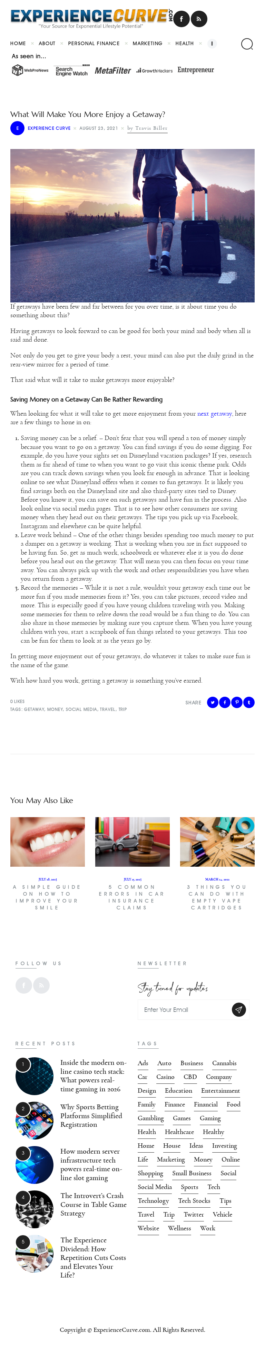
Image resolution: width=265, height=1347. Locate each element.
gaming (210, 1118)
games (182, 1118)
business (191, 1063)
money (55, 709)
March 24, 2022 (217, 879)
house (171, 1145)
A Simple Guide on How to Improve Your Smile (47, 897)
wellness (179, 1228)
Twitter (194, 1214)
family (147, 1104)
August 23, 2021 (99, 128)
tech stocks (194, 1200)
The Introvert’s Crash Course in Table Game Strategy (93, 1204)
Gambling (151, 1118)
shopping (150, 1173)
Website (148, 1228)
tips (225, 1200)
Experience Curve (44, 128)
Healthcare (179, 1132)
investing (224, 1145)
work (207, 1228)
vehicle (222, 1214)
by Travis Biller (147, 128)
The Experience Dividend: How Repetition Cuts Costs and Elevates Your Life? (93, 1258)
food (234, 1104)
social (228, 1173)
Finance (175, 1104)
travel (107, 709)
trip (123, 709)
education (178, 1090)
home (146, 1145)
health (147, 1132)
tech (213, 1187)
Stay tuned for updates (173, 986)
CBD (190, 1076)
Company (219, 1076)
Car (142, 1076)
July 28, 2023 (48, 879)
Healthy (213, 1132)
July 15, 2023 (132, 879)
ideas (196, 1145)
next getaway (214, 413)
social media (77, 508)
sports (189, 1187)
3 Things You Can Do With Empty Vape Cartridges (217, 897)
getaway (34, 709)
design (147, 1090)
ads (143, 1063)
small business (192, 1173)
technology (153, 1200)
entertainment (220, 1090)
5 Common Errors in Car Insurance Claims (132, 897)
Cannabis (224, 1063)
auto (164, 1063)
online (231, 1159)
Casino (165, 1076)
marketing (171, 1159)
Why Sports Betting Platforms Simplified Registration (91, 1115)
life (143, 1159)
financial (206, 1104)
